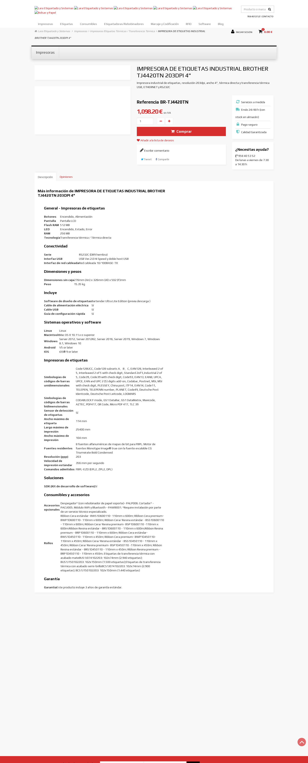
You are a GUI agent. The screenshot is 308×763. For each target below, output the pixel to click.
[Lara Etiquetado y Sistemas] (54, 7)
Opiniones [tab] (66, 176)
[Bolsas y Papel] (45, 12)
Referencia (148, 102)
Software (205, 24)
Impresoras (45, 24)
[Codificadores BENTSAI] (212, 7)
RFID (189, 24)
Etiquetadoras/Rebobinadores (124, 24)
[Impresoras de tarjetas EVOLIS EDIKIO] (173, 7)
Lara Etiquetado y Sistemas (54, 31)
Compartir (163, 159)
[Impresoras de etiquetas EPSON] (94, 7)
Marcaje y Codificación (165, 24)
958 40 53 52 (253, 16)
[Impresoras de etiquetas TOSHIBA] (133, 7)
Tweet (147, 159)
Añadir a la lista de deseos (157, 140)
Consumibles (88, 24)
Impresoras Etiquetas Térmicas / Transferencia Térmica (122, 31)
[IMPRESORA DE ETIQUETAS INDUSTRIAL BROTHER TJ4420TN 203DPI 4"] (82, 93)
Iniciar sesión (244, 31)
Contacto (267, 16)
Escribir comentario (156, 150)
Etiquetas (66, 24)
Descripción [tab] (45, 177)
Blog (221, 24)
